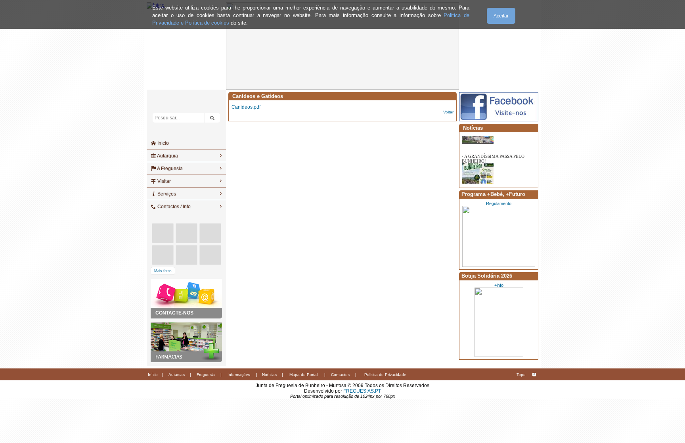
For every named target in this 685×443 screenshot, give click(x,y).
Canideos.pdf (246, 107)
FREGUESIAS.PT (362, 391)
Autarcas (176, 374)
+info (498, 285)
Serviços (166, 194)
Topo (521, 374)
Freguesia (206, 374)
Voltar (448, 112)
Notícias (269, 374)
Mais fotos (163, 271)
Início (162, 143)
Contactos (340, 374)
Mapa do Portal (303, 374)
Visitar (163, 181)
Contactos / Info (173, 206)
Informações (239, 374)
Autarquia (167, 156)
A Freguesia (169, 168)
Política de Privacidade (385, 374)
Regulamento (498, 203)
